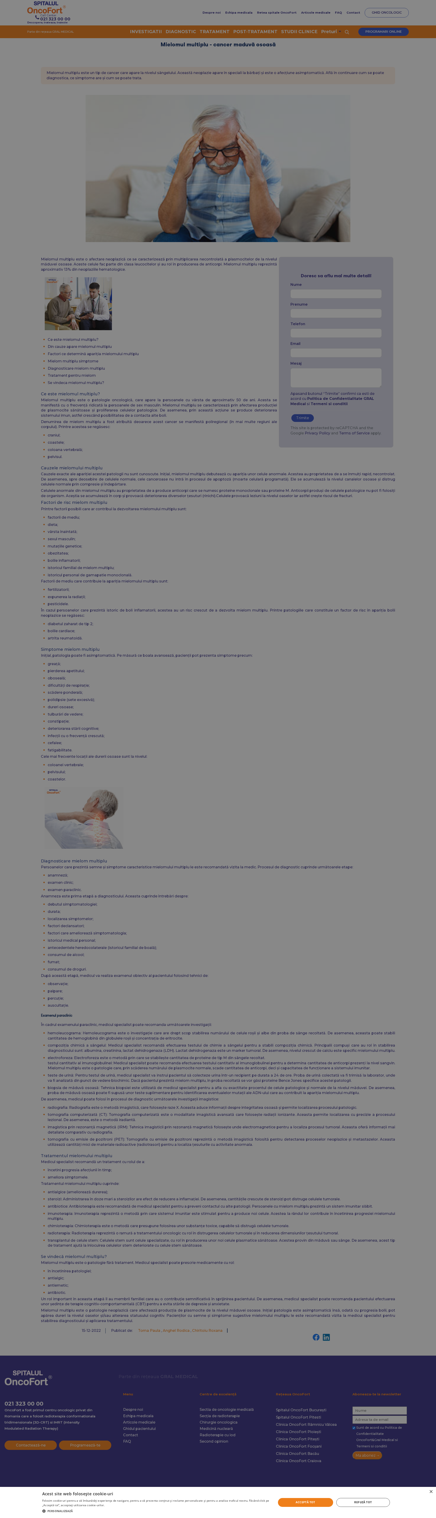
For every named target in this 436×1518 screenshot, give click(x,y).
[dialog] (218, 1502)
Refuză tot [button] (363, 1502)
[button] (155, 1511)
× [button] (431, 1491)
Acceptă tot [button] (305, 1502)
